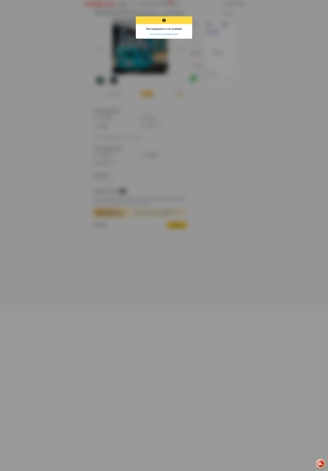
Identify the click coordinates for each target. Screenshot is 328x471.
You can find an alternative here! (164, 34)
